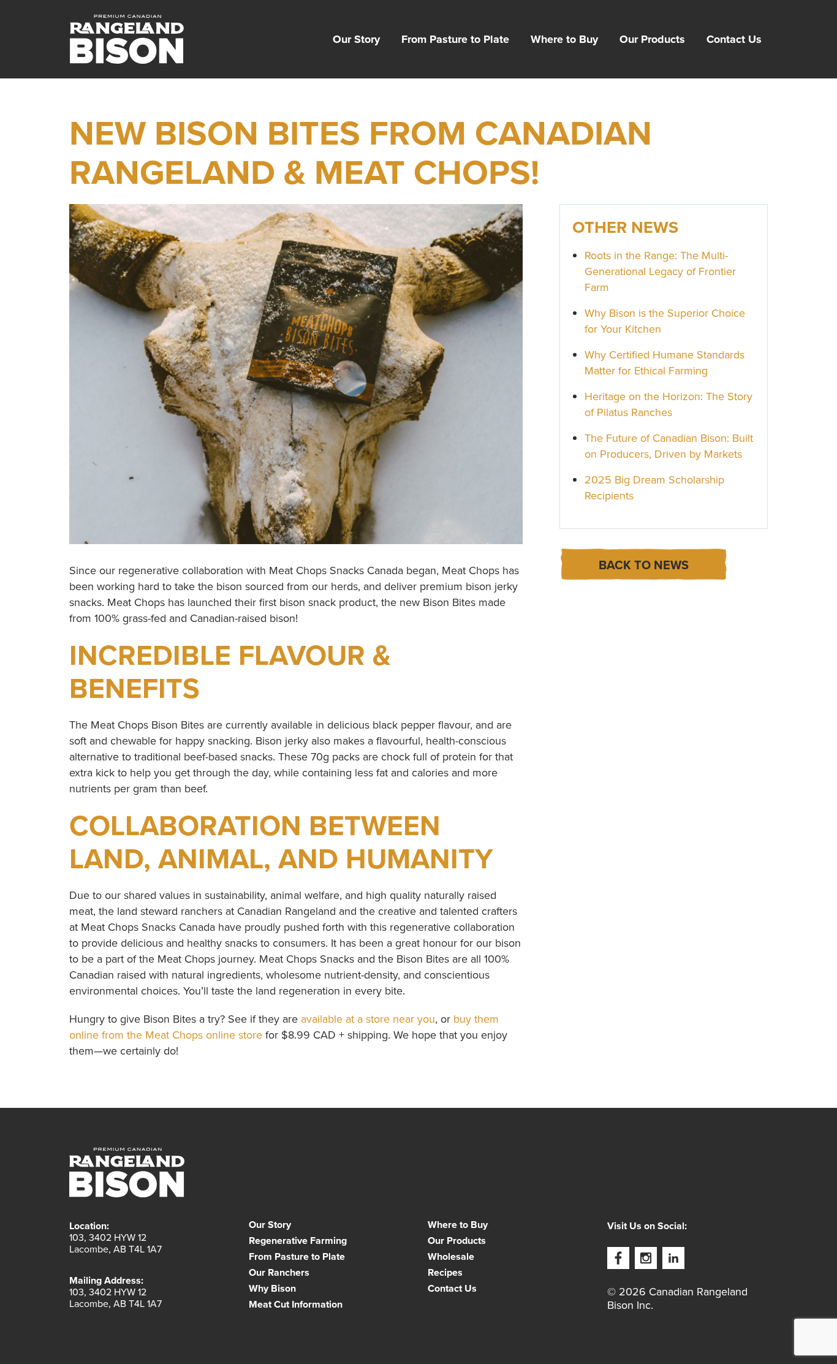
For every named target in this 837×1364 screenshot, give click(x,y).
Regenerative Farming (298, 1241)
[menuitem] (356, 39)
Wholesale (451, 1257)
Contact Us (734, 39)
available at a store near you (368, 1019)
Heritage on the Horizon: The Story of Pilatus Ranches (668, 404)
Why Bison (272, 1289)
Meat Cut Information (296, 1304)
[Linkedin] (673, 1258)
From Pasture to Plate (455, 39)
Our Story (356, 39)
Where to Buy (564, 39)
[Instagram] (646, 1258)
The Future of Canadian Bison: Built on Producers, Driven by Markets (669, 446)
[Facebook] (618, 1258)
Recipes (445, 1273)
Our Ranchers (279, 1273)
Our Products (652, 39)
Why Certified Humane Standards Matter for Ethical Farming (664, 363)
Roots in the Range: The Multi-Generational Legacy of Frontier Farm (660, 271)
